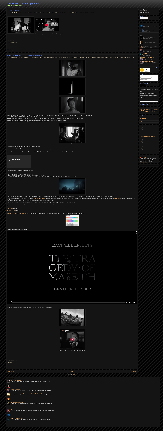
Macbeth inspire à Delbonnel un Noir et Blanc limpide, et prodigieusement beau (24, 55)
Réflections (147, 111)
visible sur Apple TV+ (19, 227)
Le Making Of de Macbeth (13, 10)
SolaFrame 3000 (43, 198)
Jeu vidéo (147, 110)
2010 (141, 148)
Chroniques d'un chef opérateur (22, 3)
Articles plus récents (10, 371)
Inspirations (142, 110)
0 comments (9, 49)
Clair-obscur (145, 36)
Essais (155, 109)
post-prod (155, 110)
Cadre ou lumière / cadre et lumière (148, 61)
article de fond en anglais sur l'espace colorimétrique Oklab (17, 213)
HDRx (11, 409)
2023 (141, 130)
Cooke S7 (20, 115)
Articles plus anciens (133, 371)
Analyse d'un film (12, 50)
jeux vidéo (150, 110)
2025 (141, 128)
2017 (141, 142)
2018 (141, 141)
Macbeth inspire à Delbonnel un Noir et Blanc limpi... (148, 136)
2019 (141, 140)
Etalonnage (157, 109)
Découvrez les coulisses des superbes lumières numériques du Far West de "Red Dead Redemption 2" (26, 393)
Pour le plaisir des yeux (18, 368)
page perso (141, 121)
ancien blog (141, 119)
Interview (145, 110)
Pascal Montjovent (143, 157)
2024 (141, 129)
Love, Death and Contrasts (11, 40)
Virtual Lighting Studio (143, 118)
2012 (141, 146)
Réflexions (152, 111)
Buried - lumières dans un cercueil (12, 42)
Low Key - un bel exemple (143, 33)
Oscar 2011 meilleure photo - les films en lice (17, 402)
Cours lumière (145, 53)
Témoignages (156, 111)
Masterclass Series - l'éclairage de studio (148, 57)
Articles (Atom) (74, 374)
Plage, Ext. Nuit (10, 362)
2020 (141, 139)
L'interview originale (10, 208)
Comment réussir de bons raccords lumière (17, 418)
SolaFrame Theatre (117, 198)
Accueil (72, 371)
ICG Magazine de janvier (11, 210)
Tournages (142, 112)
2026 (141, 127)
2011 (141, 147)
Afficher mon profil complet (143, 162)
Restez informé (142, 76)
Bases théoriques (149, 109)
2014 (141, 143)
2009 (141, 149)
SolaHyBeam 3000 (37, 198)
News (152, 110)
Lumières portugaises (11, 46)
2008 (141, 150)
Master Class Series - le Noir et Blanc (148, 49)
